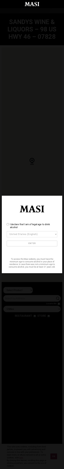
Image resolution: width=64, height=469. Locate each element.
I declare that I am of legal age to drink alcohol (30, 226)
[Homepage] (32, 4)
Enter (32, 243)
